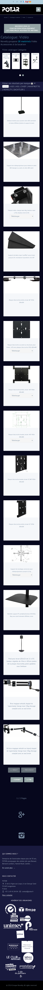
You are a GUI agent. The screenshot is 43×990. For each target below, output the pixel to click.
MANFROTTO (34, 86)
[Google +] (17, 1)
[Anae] (21, 936)
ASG (17, 86)
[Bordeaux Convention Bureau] (15, 948)
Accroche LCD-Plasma (15, 61)
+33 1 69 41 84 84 (11, 891)
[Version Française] (24, 1)
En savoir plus (7, 868)
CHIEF (23, 86)
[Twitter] (21, 1)
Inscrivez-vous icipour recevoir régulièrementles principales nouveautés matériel (22, 28)
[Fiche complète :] (21, 105)
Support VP (34, 60)
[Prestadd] (32, 927)
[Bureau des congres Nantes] (12, 968)
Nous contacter (7, 895)
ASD (12, 86)
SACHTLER (18, 89)
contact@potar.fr (27, 891)
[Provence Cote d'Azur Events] (28, 948)
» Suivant (17, 780)
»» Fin (28, 780)
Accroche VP (25, 58)
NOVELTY (7, 89)
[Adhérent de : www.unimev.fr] (14, 927)
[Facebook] (13, 1)
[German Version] (30, 1)
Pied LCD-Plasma (5, 60)
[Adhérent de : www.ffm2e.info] (28, 911)
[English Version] (27, 1)
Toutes (5, 86)
